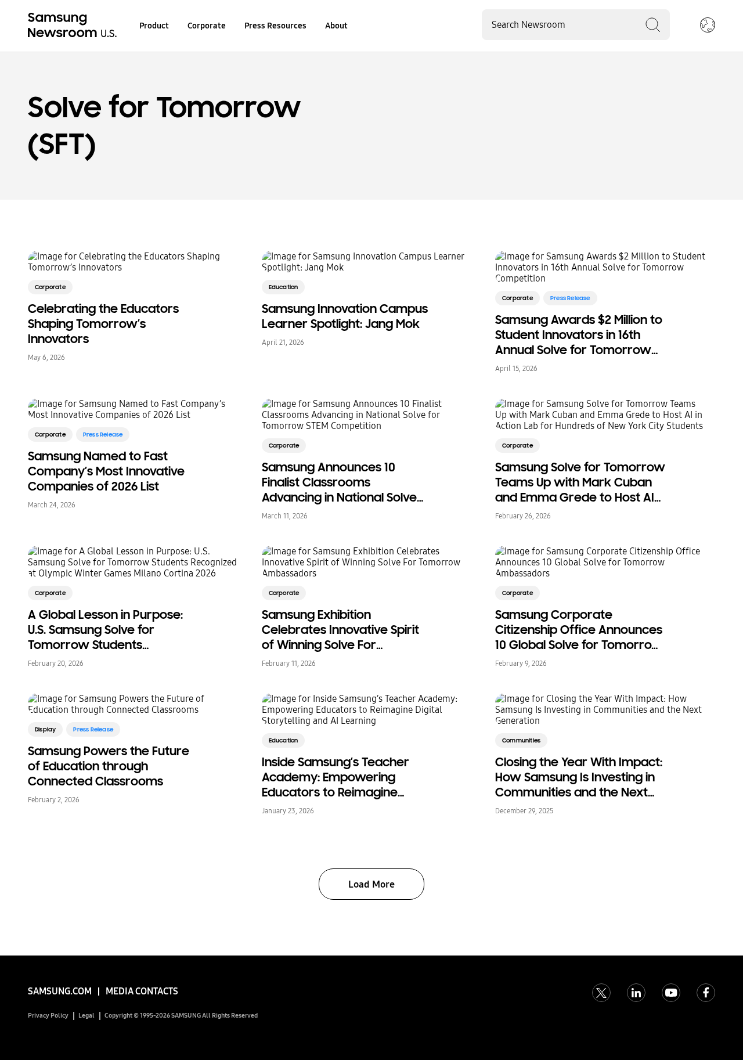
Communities (521, 740)
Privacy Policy (48, 1015)
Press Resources (275, 26)
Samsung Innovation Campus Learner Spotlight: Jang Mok (345, 316)
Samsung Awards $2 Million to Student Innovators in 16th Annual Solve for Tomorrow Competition (578, 335)
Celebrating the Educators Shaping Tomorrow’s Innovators (103, 324)
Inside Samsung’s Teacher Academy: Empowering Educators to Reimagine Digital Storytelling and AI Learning (335, 777)
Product (154, 26)
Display (45, 729)
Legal (86, 1015)
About (336, 26)
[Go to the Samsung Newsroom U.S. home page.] (74, 26)
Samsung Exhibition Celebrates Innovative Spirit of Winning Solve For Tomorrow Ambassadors (340, 629)
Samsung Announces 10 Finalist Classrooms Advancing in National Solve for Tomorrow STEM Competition (339, 482)
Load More (371, 884)
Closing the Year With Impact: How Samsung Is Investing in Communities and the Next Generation (578, 777)
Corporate (206, 26)
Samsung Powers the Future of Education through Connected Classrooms (108, 766)
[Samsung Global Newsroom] (707, 26)
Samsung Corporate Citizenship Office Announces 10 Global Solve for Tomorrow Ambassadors (579, 629)
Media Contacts (142, 991)
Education (283, 287)
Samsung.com (60, 991)
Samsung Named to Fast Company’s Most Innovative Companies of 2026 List (106, 471)
